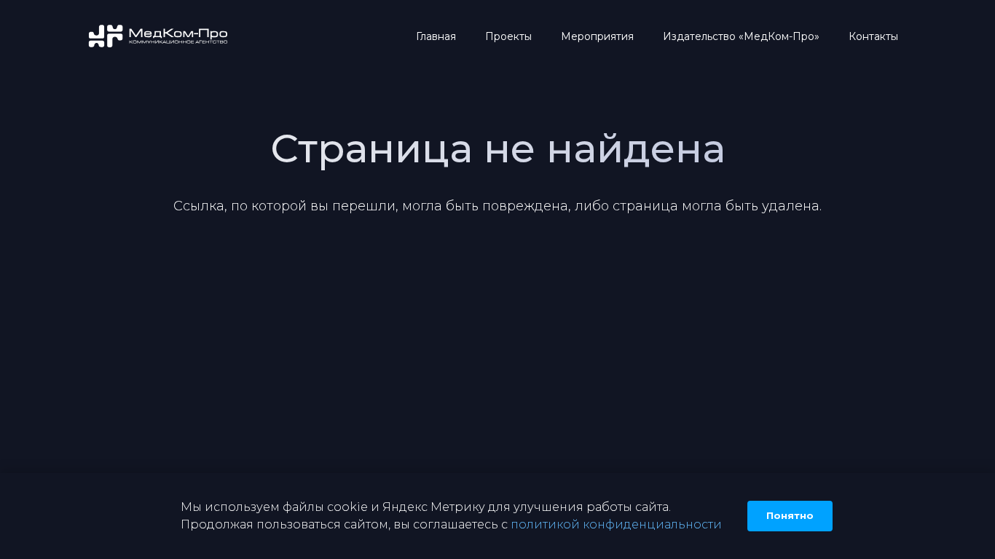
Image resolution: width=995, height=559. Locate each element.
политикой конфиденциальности (616, 524)
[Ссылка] (159, 37)
